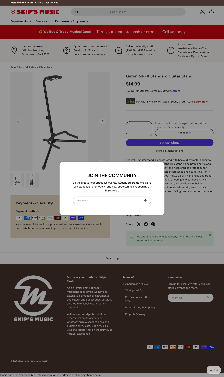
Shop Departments (48, 2)
